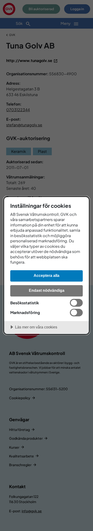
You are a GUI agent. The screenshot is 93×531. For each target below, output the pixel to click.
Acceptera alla (46, 275)
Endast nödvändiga (46, 290)
